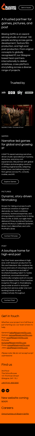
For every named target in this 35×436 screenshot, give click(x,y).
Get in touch (26, 7)
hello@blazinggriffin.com (20, 330)
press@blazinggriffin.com (18, 342)
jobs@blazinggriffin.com (17, 345)
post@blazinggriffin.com (17, 335)
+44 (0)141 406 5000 (10, 380)
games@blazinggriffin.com (20, 332)
